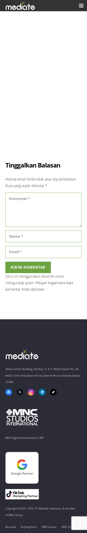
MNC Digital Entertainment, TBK (24, 438)
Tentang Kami (29, 527)
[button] (81, 5)
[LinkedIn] (42, 392)
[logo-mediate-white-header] (20, 5)
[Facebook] (8, 392)
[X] (20, 392)
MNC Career (49, 527)
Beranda (10, 527)
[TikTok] (53, 392)
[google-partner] (43, 468)
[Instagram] (31, 392)
